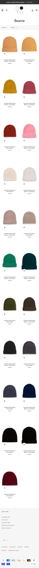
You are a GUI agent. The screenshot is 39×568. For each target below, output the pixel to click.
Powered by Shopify (14, 550)
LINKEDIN (26, 547)
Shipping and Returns (8, 525)
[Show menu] (2, 10)
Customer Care (6, 522)
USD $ (4, 540)
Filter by (3, 27)
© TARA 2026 (5, 547)
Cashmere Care (6, 517)
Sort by (13, 27)
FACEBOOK (19, 547)
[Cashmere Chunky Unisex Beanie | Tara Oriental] (10, 44)
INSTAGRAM (12, 547)
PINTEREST (4, 550)
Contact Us (5, 519)
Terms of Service (6, 528)
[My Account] (32, 10)
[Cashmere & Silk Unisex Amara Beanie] (29, 44)
